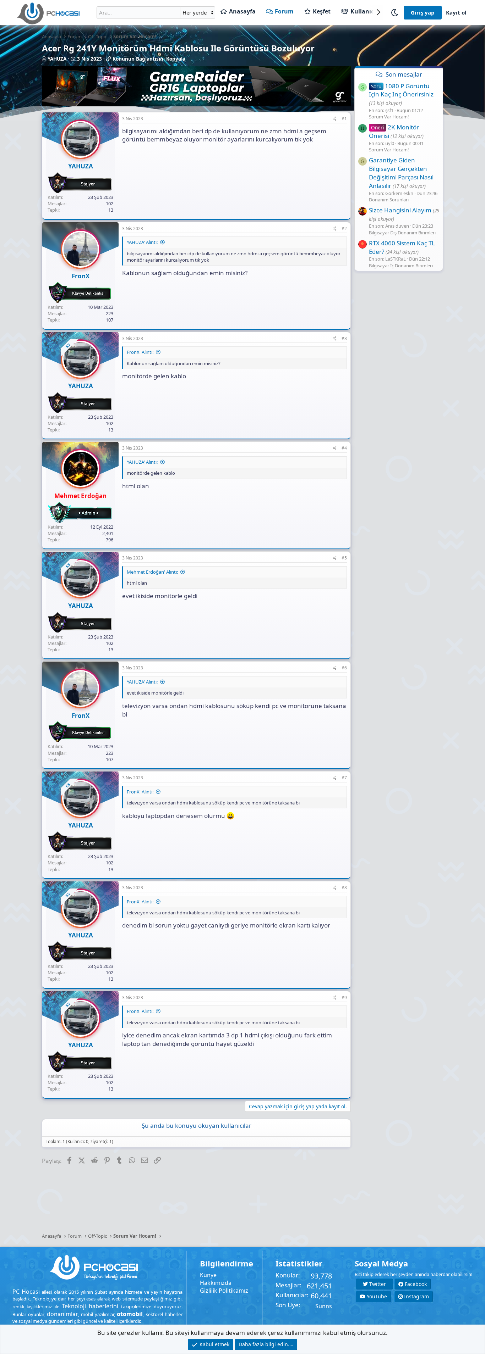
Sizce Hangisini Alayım (400, 210)
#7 (344, 778)
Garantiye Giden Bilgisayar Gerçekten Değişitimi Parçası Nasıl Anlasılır (401, 172)
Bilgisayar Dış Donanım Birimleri (402, 232)
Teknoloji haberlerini (90, 1306)
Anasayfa (242, 11)
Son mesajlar (404, 74)
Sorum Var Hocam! (389, 116)
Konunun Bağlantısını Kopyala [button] (149, 59)
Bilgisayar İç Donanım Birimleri (401, 265)
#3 (344, 338)
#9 (344, 997)
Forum (284, 11)
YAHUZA (57, 59)
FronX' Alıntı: (140, 352)
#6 (344, 668)
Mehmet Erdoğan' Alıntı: (152, 572)
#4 (344, 448)
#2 (344, 228)
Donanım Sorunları (389, 199)
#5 (344, 558)
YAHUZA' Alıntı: (142, 242)
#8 (344, 888)
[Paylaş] (334, 119)
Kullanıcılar (366, 11)
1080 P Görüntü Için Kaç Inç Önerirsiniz (401, 90)
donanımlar (62, 1314)
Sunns (323, 1306)
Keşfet (322, 11)
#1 (344, 119)
